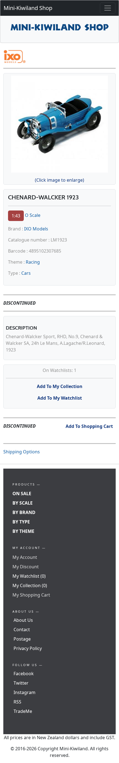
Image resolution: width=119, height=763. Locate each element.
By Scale (22, 503)
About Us (23, 620)
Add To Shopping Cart (89, 426)
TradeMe (23, 711)
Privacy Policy (28, 648)
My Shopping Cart (31, 595)
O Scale (32, 215)
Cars (26, 273)
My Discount (25, 567)
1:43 (16, 216)
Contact (22, 629)
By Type (21, 522)
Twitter (21, 683)
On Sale (21, 493)
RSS (17, 702)
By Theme (23, 531)
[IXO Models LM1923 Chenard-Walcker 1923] (59, 123)
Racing (33, 262)
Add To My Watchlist (59, 398)
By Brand (23, 512)
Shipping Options (21, 452)
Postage (22, 639)
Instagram (24, 692)
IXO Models (36, 229)
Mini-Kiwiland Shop (28, 8)
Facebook (24, 673)
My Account (24, 557)
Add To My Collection (59, 386)
